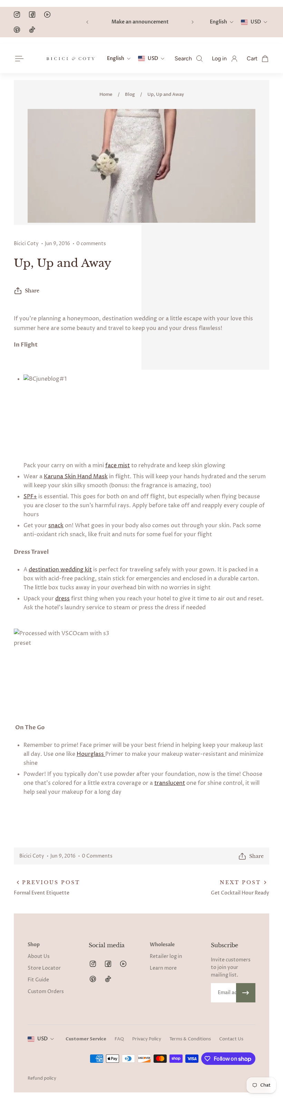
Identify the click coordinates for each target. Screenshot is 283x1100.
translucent (169, 783)
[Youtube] (47, 14)
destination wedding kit (60, 569)
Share (32, 291)
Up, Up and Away (165, 94)
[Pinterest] (17, 29)
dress (62, 598)
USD (42, 1039)
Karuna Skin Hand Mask (76, 476)
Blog (130, 94)
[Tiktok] (32, 29)
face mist (117, 465)
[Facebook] (32, 14)
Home (106, 94)
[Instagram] (17, 14)
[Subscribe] (245, 992)
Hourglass (91, 754)
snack (56, 525)
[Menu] (18, 58)
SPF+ (30, 496)
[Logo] (70, 58)
